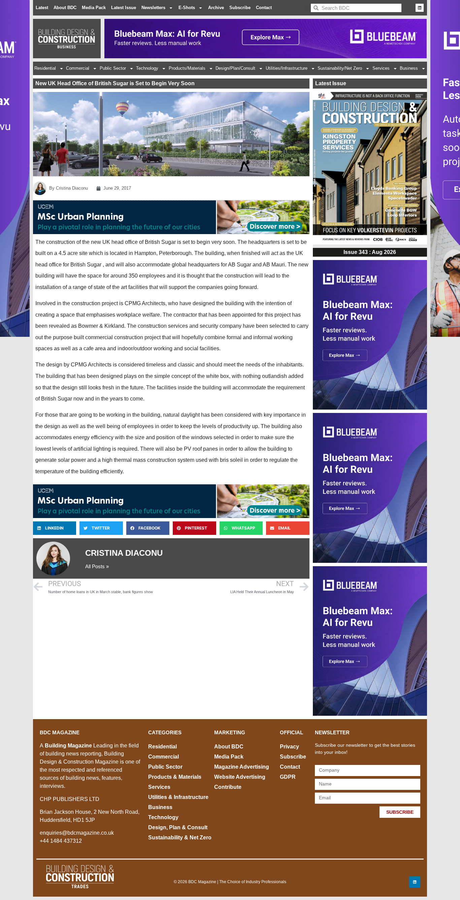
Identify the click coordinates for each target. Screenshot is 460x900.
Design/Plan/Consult (235, 68)
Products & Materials (174, 777)
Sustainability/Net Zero (340, 68)
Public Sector (113, 68)
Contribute (227, 787)
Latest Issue (123, 7)
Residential (45, 68)
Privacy (289, 746)
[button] (54, 528)
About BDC (65, 7)
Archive (216, 7)
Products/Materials (187, 68)
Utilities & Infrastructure (178, 797)
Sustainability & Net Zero (179, 837)
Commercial (77, 68)
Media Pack (94, 7)
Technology (147, 68)
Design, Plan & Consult (177, 827)
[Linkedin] (420, 8)
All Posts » (97, 566)
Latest (42, 7)
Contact (264, 7)
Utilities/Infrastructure (286, 68)
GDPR (288, 777)
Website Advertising (239, 777)
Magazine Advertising (241, 767)
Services (381, 68)
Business (409, 68)
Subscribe (240, 7)
